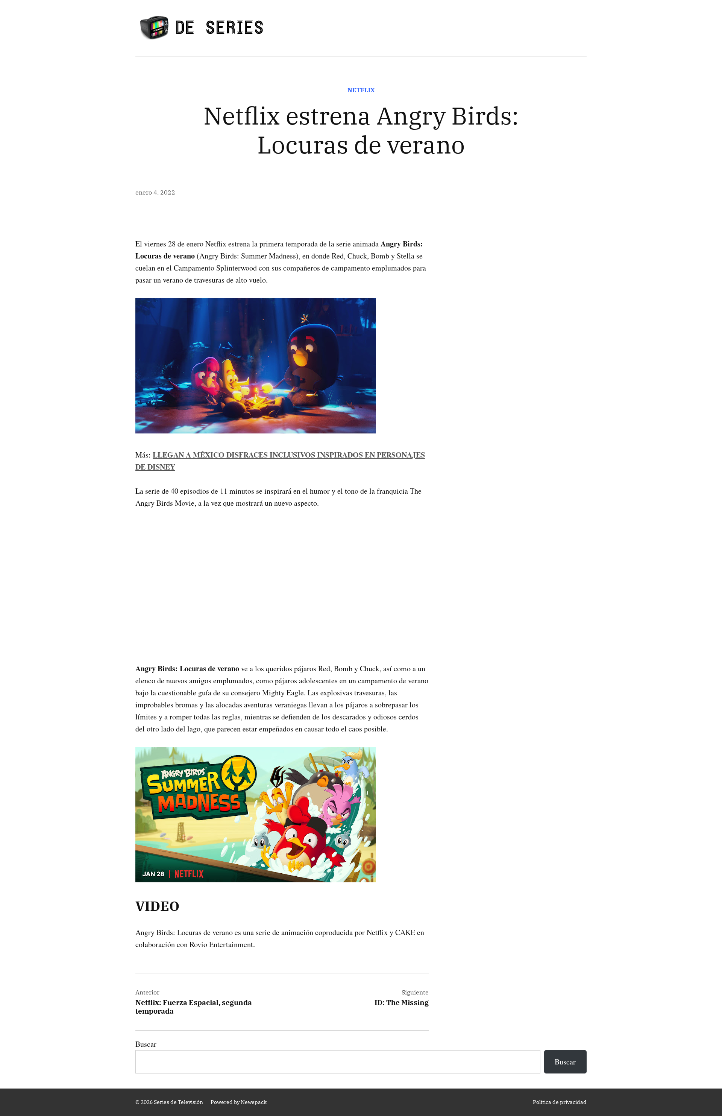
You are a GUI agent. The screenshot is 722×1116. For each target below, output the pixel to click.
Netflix (361, 90)
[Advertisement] (282, 573)
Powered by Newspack (239, 1102)
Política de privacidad (560, 1102)
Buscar (145, 1044)
